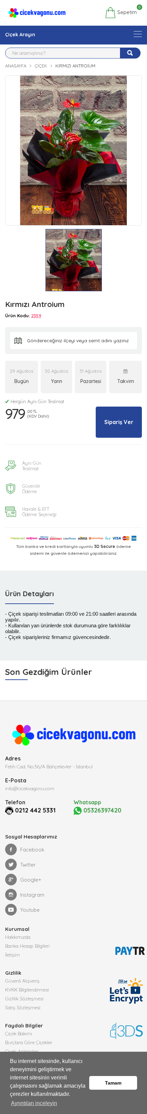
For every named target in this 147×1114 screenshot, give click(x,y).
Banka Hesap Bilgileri (27, 946)
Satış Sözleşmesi (22, 1007)
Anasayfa (15, 65)
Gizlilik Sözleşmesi (24, 999)
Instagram (32, 895)
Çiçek (41, 65)
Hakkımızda (17, 937)
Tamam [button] (113, 1083)
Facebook (32, 849)
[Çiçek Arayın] (138, 34)
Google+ (30, 879)
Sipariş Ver (118, 422)
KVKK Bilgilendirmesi (27, 990)
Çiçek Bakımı (18, 1033)
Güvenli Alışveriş (22, 981)
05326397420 (101, 810)
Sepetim (126, 11)
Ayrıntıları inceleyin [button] (34, 1103)
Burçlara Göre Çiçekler (28, 1042)
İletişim (12, 955)
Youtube (30, 910)
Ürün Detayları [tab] (29, 593)
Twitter (28, 864)
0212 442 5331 (35, 810)
